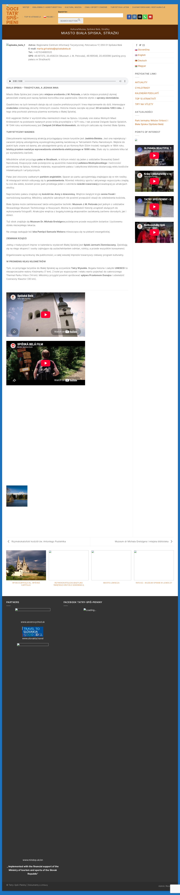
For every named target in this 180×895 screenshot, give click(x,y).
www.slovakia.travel (32, 638)
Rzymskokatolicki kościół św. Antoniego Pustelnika (38, 541)
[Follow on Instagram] (134, 17)
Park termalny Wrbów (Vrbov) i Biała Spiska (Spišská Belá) (151, 122)
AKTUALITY (141, 82)
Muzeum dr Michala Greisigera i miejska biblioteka (142, 541)
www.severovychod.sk (33, 621)
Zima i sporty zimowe (96, 7)
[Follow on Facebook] (129, 17)
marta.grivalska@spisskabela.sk (54, 48)
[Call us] (145, 17)
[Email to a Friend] (143, 45)
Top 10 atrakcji (32, 17)
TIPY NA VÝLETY (144, 104)
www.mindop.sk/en (33, 860)
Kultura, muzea (73, 7)
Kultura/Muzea (78, 29)
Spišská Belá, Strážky (98, 29)
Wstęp (26, 7)
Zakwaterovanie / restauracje (148, 7)
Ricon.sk (170, 886)
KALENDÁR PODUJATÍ (147, 93)
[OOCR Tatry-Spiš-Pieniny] (12, 14)
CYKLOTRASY (142, 87)
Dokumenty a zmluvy (38, 885)
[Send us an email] (139, 17)
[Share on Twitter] (140, 45)
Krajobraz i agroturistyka (47, 7)
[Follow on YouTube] (150, 17)
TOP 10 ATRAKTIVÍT (145, 98)
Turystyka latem (120, 7)
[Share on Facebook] (137, 45)
